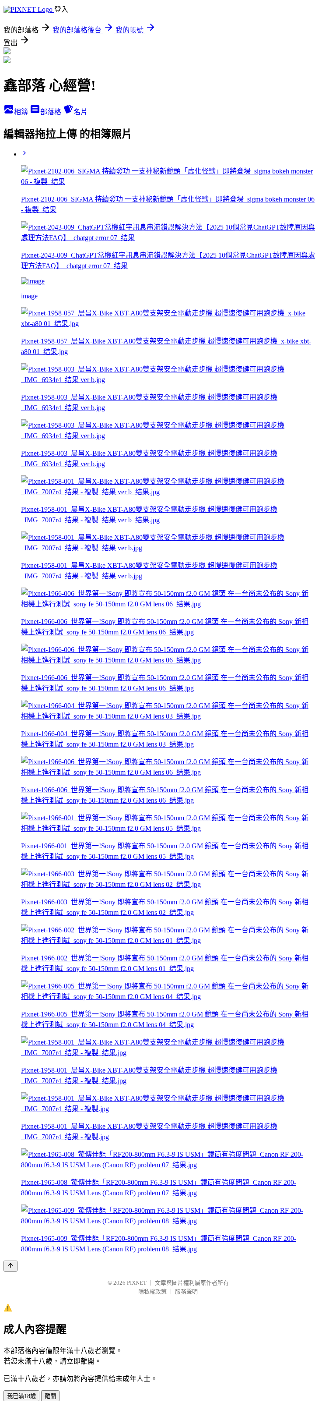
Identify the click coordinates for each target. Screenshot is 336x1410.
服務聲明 (186, 1291)
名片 (81, 112)
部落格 (51, 112)
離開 (50, 1396)
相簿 (22, 112)
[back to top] (11, 1266)
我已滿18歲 (21, 1396)
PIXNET (137, 1282)
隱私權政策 (152, 1291)
